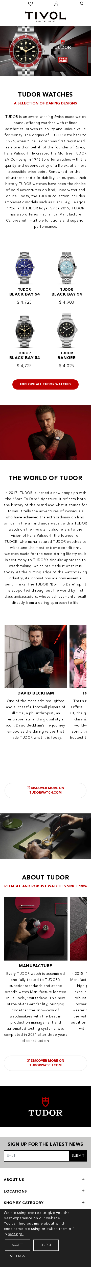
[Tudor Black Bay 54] (24, 264)
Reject (45, 1245)
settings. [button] (16, 1234)
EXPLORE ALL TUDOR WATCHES (45, 384)
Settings (17, 1256)
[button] (81, 4)
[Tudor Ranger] (66, 328)
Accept (17, 1245)
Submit (78, 1155)
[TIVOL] (45, 16)
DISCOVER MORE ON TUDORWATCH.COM (46, 790)
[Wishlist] (30, 4)
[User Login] (56, 4)
